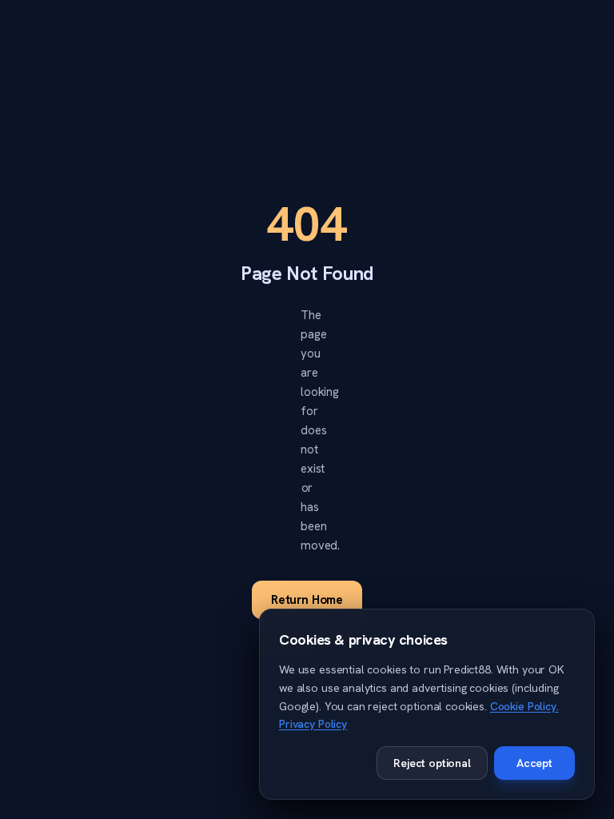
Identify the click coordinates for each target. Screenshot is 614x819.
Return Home (307, 600)
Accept (534, 763)
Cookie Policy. (524, 706)
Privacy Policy (313, 724)
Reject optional (432, 763)
